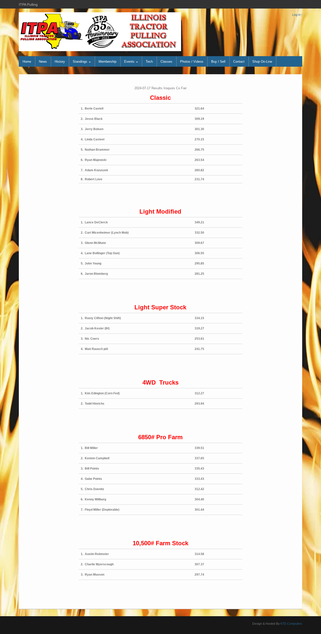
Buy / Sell (218, 61)
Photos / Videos (191, 61)
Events (129, 61)
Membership (107, 61)
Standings (80, 61)
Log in (296, 15)
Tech (149, 61)
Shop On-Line (262, 61)
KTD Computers (291, 623)
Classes (166, 61)
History (60, 61)
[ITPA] (100, 31)
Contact (239, 61)
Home (27, 61)
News (43, 61)
